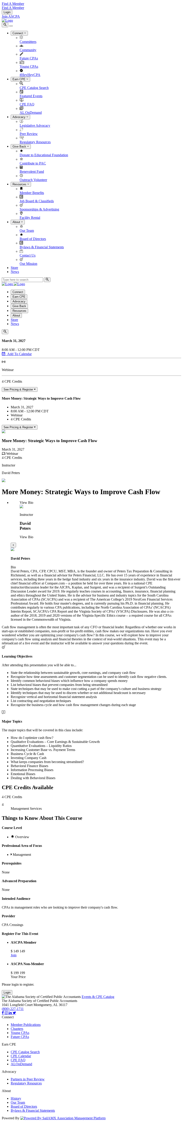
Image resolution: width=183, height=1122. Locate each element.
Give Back (19, 146)
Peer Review (29, 134)
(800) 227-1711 (13, 1009)
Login (7, 12)
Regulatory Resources (35, 142)
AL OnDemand (31, 112)
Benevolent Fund (32, 171)
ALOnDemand (21, 1064)
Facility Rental (30, 217)
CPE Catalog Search (34, 88)
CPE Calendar (21, 1056)
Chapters (17, 1029)
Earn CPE (19, 79)
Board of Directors (33, 239)
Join (14, 955)
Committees (28, 42)
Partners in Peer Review (28, 1079)
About (16, 222)
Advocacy (19, 117)
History (16, 1098)
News (15, 272)
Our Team (27, 230)
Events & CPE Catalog (98, 997)
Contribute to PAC (33, 163)
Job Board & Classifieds (37, 201)
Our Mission (28, 264)
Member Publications (26, 1025)
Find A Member (13, 4)
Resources (19, 184)
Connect (18, 33)
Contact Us (27, 255)
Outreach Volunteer (33, 180)
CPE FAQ (27, 104)
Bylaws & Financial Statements (42, 247)
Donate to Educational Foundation (44, 155)
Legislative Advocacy (35, 125)
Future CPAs (29, 58)
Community (28, 50)
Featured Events (31, 96)
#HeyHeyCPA (30, 75)
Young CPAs (29, 66)
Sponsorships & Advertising (39, 209)
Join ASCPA (11, 16)
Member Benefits (32, 193)
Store (14, 268)
